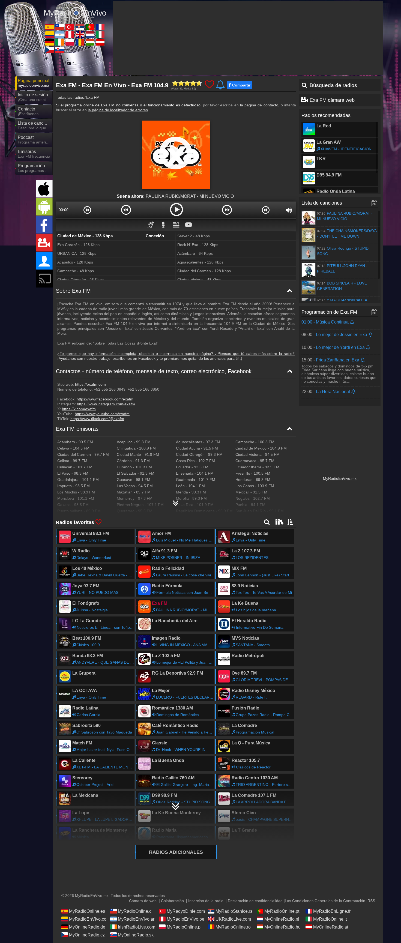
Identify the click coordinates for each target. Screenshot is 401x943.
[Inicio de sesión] (44, 261)
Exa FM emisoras (77, 429)
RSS (371, 901)
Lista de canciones (321, 203)
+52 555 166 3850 (143, 389)
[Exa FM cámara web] (44, 243)
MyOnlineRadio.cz (87, 935)
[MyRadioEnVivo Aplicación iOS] (44, 188)
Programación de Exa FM (329, 312)
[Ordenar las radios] (290, 522)
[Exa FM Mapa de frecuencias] (176, 500)
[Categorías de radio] (279, 522)
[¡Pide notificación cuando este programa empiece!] (352, 322)
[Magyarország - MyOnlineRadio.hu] (90, 42)
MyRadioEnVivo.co (87, 919)
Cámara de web (143, 901)
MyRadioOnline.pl (184, 927)
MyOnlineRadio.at (330, 927)
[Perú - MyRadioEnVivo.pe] (69, 34)
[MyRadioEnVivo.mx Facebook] (44, 224)
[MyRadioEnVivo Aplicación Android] (44, 206)
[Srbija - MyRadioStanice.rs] (80, 27)
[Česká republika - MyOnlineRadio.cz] (49, 50)
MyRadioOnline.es (87, 911)
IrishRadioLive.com (136, 927)
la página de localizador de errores (118, 110)
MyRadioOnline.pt (281, 911)
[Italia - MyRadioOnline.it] (100, 34)
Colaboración (172, 901)
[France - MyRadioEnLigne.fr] (100, 27)
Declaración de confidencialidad (255, 901)
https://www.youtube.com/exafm (102, 414)
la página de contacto (259, 105)
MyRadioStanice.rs (234, 911)
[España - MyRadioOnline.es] (49, 27)
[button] (87, 210)
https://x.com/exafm (79, 409)
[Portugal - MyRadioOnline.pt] (90, 27)
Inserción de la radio (205, 901)
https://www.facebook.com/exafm (105, 399)
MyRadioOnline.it (330, 919)
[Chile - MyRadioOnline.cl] (59, 27)
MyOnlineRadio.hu (282, 927)
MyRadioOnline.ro (233, 927)
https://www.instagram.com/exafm (106, 404)
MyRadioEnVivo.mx (340, 478)
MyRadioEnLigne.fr (332, 911)
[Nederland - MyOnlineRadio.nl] (90, 34)
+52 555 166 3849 (109, 389)
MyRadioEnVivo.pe (185, 919)
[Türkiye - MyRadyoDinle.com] (69, 27)
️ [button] (201, 224)
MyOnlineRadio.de (87, 927)
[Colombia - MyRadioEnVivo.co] (49, 34)
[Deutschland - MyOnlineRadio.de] (49, 42)
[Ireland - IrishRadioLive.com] (59, 42)
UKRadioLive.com (233, 919)
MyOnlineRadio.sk (136, 935)
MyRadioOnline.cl (135, 911)
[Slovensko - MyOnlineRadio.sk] (59, 50)
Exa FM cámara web (332, 100)
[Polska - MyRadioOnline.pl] (69, 42)
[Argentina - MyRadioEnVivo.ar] (59, 34)
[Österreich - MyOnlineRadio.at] (100, 42)
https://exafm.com (90, 384)
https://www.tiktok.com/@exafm (97, 419)
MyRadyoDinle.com (186, 911)
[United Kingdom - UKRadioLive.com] (80, 34)
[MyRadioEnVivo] (75, 10)
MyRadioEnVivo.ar (136, 919)
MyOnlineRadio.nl (281, 919)
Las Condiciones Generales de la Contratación (325, 901)
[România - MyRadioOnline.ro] (80, 42)
